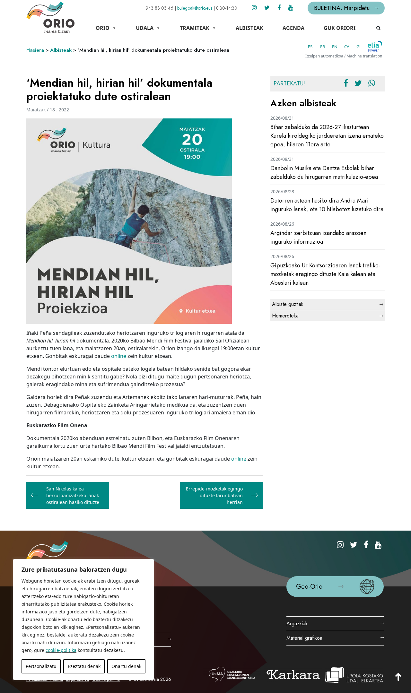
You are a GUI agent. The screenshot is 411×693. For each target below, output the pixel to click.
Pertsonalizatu (41, 666)
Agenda (293, 27)
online (118, 355)
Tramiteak (194, 27)
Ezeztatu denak (84, 666)
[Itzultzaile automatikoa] (374, 46)
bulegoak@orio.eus (194, 8)
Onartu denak (126, 666)
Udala (144, 27)
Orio (102, 27)
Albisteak (249, 27)
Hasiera (35, 50)
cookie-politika (61, 650)
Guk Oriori (339, 27)
